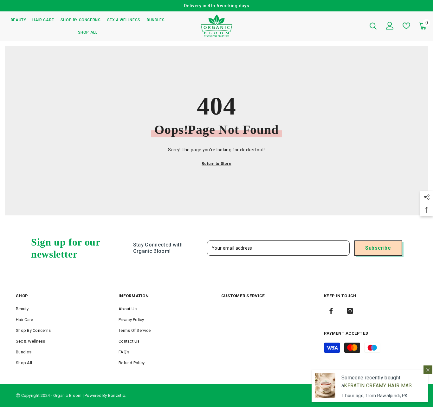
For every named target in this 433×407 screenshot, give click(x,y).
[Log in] (390, 26)
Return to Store (216, 163)
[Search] (373, 26)
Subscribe (378, 248)
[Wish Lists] (406, 26)
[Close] (427, 369)
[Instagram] (350, 311)
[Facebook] (331, 311)
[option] (216, 5)
